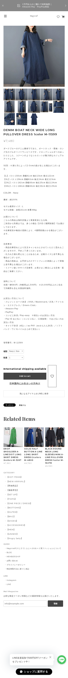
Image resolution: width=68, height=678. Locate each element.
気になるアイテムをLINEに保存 (34, 394)
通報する (22, 405)
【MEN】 (11, 529)
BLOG (9, 552)
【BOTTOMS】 (14, 507)
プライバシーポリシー (16, 565)
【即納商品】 (13, 485)
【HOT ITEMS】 (15, 477)
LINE (9, 584)
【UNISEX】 (13, 534)
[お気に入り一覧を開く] (58, 17)
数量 (5, 358)
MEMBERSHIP (14, 556)
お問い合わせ (12, 561)
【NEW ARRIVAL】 (16, 481)
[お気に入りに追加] (52, 376)
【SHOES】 (12, 521)
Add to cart (25, 376)
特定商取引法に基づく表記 (18, 569)
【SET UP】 (13, 494)
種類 (5, 351)
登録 (55, 603)
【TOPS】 (12, 499)
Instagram (12, 580)
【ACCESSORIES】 (16, 525)
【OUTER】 (13, 512)
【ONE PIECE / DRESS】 (19, 503)
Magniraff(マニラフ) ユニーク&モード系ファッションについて (34, 548)
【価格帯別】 (13, 490)
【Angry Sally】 (15, 538)
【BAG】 (11, 516)
